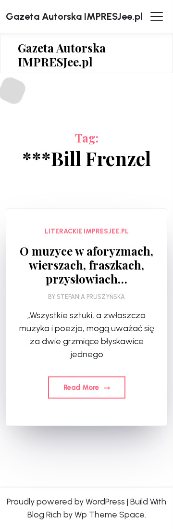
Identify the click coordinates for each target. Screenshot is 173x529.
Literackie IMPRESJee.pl (87, 231)
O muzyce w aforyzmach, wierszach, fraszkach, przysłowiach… (86, 264)
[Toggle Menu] (156, 16)
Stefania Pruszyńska (91, 296)
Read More (82, 387)
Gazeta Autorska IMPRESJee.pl (74, 16)
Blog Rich (44, 514)
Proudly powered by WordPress (66, 501)
